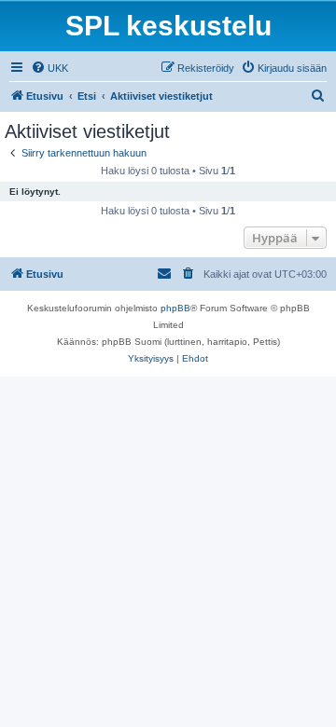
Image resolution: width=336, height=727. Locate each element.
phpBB (175, 308)
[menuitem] (49, 68)
